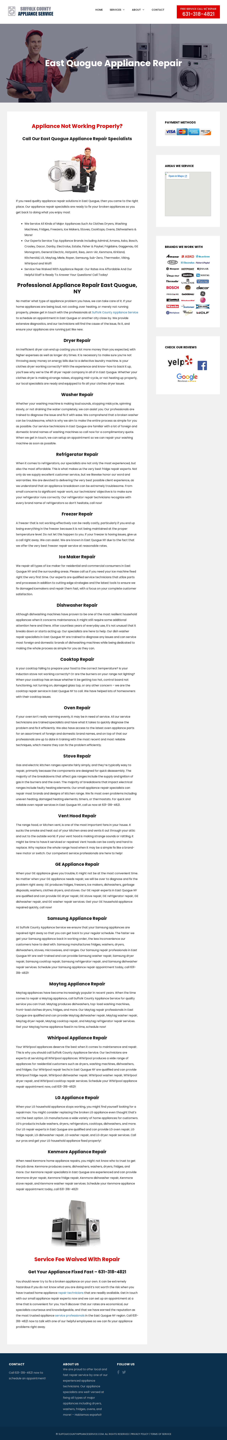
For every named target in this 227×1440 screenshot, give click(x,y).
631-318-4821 (24, 1373)
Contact (158, 10)
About (136, 10)
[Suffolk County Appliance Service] (31, 11)
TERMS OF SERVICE (160, 1434)
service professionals (70, 1315)
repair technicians (71, 1293)
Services (115, 10)
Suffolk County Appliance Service (115, 312)
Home (99, 10)
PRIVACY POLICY (139, 1434)
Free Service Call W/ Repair (198, 12)
